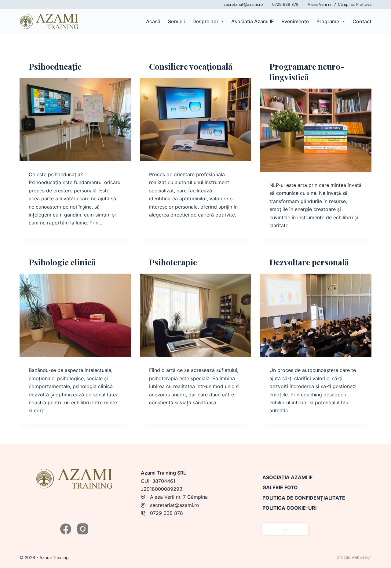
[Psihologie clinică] (75, 315)
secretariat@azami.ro (243, 4)
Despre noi (205, 21)
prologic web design (354, 557)
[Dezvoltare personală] (315, 315)
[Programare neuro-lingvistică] (315, 130)
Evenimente (295, 21)
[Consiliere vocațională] (195, 119)
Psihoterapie (173, 262)
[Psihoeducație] (75, 119)
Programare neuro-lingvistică (307, 71)
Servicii (176, 21)
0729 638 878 (285, 4)
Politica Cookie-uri (289, 508)
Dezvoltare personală (309, 262)
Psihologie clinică (62, 262)
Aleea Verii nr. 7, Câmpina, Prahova (339, 4)
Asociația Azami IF (252, 21)
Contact (362, 21)
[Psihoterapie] (195, 315)
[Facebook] (65, 528)
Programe (327, 21)
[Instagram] (82, 528)
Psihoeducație (55, 66)
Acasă (153, 21)
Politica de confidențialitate (303, 498)
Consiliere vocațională (190, 66)
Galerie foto (280, 487)
